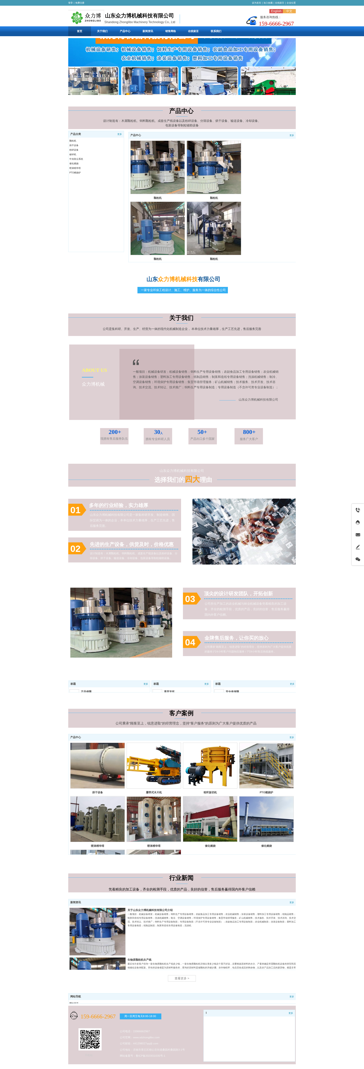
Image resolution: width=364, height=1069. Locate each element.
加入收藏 (268, 3)
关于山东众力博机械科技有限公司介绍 (150, 910)
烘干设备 (73, 145)
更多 (291, 135)
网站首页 (73, 1003)
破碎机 (72, 154)
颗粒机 (158, 197)
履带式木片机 (154, 792)
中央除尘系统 (76, 159)
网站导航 (75, 996)
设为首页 (256, 3)
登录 (70, 3)
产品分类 (75, 134)
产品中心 (135, 135)
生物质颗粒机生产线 (139, 959)
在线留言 (279, 3)
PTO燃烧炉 (75, 172)
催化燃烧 (73, 163)
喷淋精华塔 (75, 168)
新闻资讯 (75, 902)
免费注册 (79, 3)
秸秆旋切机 (210, 792)
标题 (73, 683)
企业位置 (291, 3)
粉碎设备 (73, 150)
